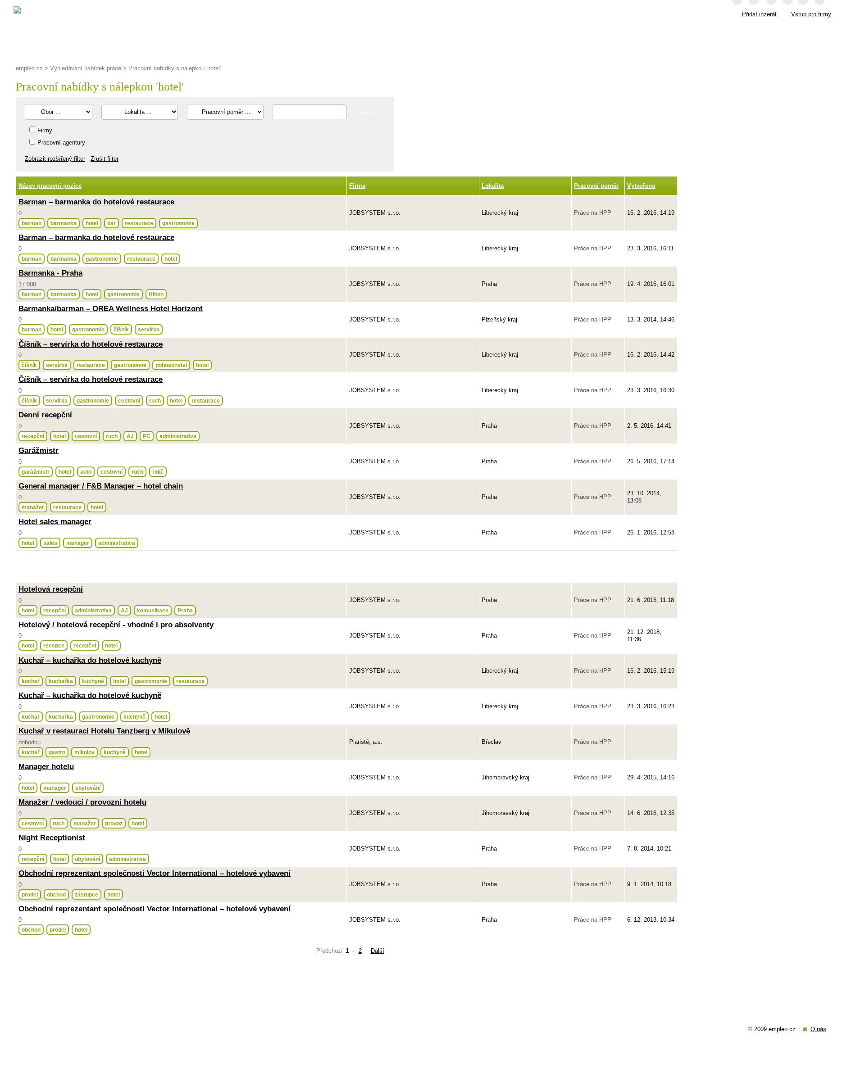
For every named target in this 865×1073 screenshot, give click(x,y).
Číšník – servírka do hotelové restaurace (90, 344)
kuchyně (93, 681)
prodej (30, 894)
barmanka (63, 223)
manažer (33, 507)
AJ (130, 436)
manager (77, 543)
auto (85, 472)
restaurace (139, 223)
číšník (121, 329)
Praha (185, 610)
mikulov (84, 752)
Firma (357, 185)
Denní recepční (45, 415)
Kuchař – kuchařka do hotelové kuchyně (89, 660)
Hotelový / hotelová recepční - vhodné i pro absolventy (116, 624)
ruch (155, 400)
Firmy (44, 130)
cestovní (129, 400)
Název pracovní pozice (50, 185)
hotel (92, 223)
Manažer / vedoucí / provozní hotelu (82, 802)
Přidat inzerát (759, 14)
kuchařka (61, 681)
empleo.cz (29, 68)
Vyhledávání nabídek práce (85, 68)
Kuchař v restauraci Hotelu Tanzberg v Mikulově (104, 731)
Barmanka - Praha (50, 273)
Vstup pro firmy (811, 14)
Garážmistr (38, 450)
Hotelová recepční (50, 589)
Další (377, 950)
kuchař (31, 681)
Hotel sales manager (54, 521)
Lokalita (493, 185)
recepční (33, 436)
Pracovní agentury (61, 142)
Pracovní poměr (596, 185)
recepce (53, 645)
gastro (57, 752)
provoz (114, 823)
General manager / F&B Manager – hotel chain (100, 486)
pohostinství (171, 365)
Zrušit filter (104, 158)
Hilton (156, 294)
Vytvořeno (641, 185)
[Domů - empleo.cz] (39, 13)
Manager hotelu (46, 766)
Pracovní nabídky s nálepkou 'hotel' (174, 68)
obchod (56, 894)
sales (50, 543)
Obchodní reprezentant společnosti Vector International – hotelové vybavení (154, 873)
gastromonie (151, 681)
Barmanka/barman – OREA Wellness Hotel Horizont (110, 308)
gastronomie (178, 223)
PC (146, 436)
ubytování (87, 788)
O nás (818, 1029)
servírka (148, 329)
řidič (158, 472)
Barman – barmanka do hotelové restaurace (96, 202)
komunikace (152, 610)
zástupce (86, 894)
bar (111, 223)
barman (31, 223)
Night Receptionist (51, 837)
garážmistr (36, 472)
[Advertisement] (182, 566)
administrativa (177, 436)
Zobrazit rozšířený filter (55, 158)
